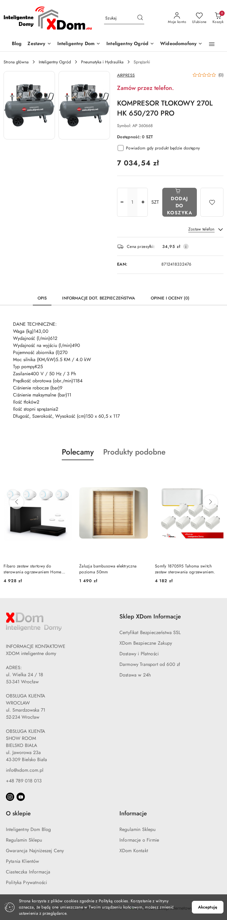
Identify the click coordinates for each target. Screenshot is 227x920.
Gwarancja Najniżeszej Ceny (35, 850)
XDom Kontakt (133, 850)
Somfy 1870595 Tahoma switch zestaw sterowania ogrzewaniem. (185, 569)
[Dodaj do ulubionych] (211, 202)
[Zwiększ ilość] (143, 202)
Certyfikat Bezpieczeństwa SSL (150, 632)
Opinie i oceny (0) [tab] (170, 298)
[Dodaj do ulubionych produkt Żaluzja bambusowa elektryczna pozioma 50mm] (141, 474)
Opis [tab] (42, 298)
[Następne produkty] (210, 502)
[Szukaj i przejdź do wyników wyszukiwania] (140, 18)
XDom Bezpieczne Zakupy (145, 643)
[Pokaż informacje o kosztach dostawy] (186, 246)
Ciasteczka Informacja (28, 871)
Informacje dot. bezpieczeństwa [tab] (98, 298)
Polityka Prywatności (26, 882)
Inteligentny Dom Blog (28, 829)
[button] (211, 44)
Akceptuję (207, 907)
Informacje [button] (133, 813)
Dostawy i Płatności (139, 653)
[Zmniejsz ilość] (121, 202)
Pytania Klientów (22, 861)
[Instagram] (10, 797)
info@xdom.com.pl (24, 770)
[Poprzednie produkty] (16, 502)
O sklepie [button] (18, 813)
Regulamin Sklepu (24, 840)
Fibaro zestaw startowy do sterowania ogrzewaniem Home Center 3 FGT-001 (32, 569)
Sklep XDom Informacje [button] (150, 616)
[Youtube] (21, 797)
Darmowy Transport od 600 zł (149, 664)
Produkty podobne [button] (134, 451)
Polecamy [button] (78, 451)
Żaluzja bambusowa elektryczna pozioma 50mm (108, 569)
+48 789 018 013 (24, 780)
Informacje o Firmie (139, 840)
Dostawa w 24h (135, 675)
